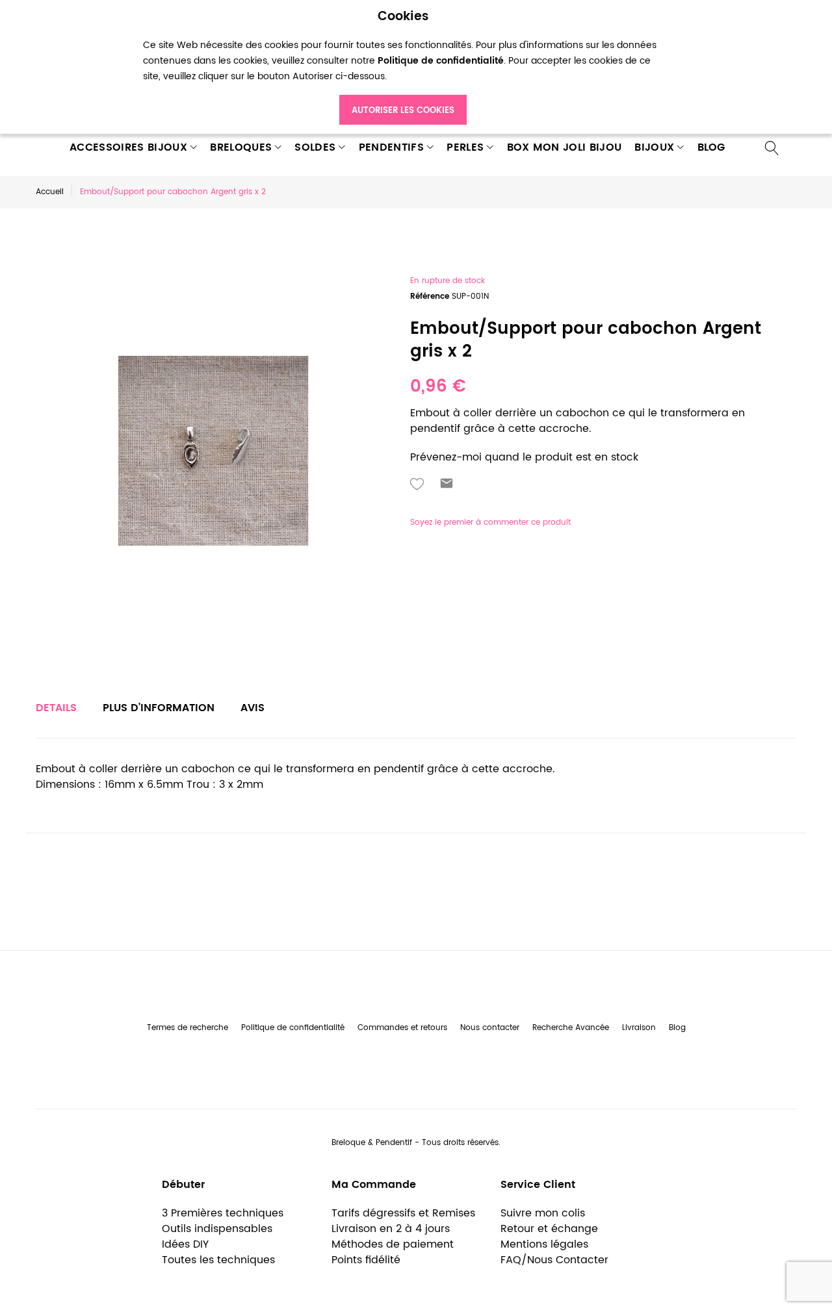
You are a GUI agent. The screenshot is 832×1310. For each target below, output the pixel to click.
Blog (677, 1028)
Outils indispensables (217, 1228)
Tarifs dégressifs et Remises (403, 1213)
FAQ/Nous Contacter (554, 1260)
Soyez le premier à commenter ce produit (490, 522)
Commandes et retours (402, 1028)
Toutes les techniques (218, 1260)
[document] (403, 67)
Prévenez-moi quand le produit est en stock (524, 457)
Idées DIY (185, 1244)
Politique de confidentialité (292, 1028)
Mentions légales (544, 1244)
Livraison (639, 1028)
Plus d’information (158, 707)
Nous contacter (489, 1028)
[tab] (56, 708)
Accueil (50, 192)
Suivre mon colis (542, 1213)
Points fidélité (366, 1260)
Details (56, 707)
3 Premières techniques (222, 1213)
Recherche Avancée (570, 1028)
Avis (252, 707)
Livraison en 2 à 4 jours (391, 1228)
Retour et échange (549, 1228)
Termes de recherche (187, 1028)
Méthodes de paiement (393, 1244)
